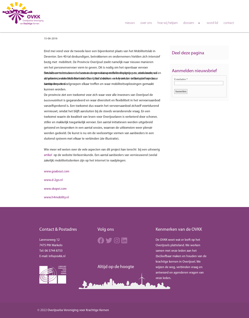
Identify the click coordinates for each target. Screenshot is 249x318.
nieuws (130, 23)
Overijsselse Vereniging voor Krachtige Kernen (78, 310)
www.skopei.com (55, 188)
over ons (146, 23)
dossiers (192, 23)
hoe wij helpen (167, 23)
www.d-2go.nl (53, 180)
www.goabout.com (56, 171)
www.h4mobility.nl (56, 197)
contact (228, 23)
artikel (48, 155)
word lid (212, 23)
